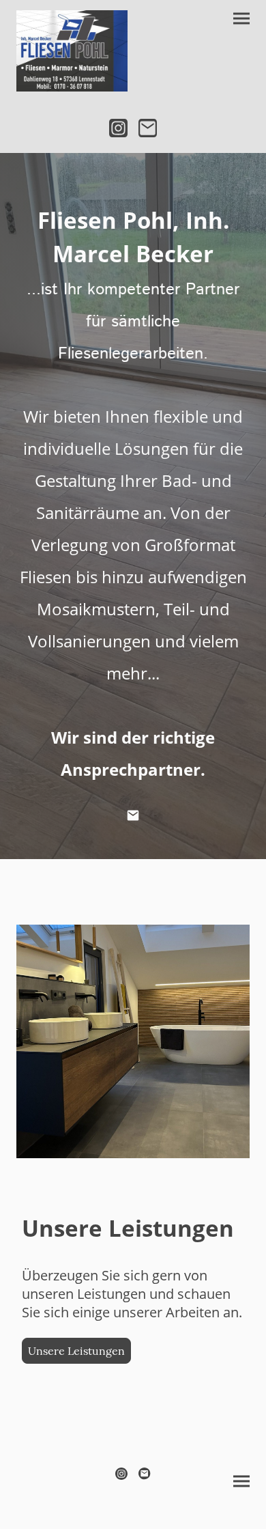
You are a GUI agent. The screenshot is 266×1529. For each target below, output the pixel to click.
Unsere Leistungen (76, 1351)
